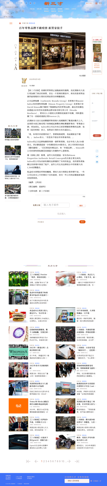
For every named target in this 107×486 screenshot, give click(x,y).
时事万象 (32, 8)
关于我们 (8, 477)
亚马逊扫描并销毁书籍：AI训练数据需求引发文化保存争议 (12, 196)
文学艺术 (73, 8)
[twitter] (97, 156)
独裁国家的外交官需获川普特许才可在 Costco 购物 (86, 384)
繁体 (100, 3)
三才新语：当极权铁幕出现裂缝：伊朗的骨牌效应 (86, 330)
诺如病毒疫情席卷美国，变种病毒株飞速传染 (86, 366)
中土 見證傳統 (88, 12)
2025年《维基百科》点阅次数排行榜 (39, 348)
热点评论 (37, 272)
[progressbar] (26, 11)
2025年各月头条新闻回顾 (39, 366)
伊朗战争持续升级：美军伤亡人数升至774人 (12, 177)
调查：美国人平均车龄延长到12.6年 (86, 438)
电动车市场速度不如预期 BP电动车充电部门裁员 (39, 293)
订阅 (21, 3)
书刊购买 (29, 478)
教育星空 (46, 11)
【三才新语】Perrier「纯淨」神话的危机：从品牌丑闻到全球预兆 (39, 275)
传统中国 (53, 8)
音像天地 (53, 11)
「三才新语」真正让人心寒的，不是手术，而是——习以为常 (86, 275)
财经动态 (32, 23)
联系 (14, 3)
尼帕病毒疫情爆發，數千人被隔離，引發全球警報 (39, 330)
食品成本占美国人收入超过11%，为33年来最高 (39, 311)
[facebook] (97, 151)
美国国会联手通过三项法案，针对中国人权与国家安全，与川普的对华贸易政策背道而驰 (86, 402)
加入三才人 (89, 3)
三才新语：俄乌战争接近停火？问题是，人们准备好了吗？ (86, 420)
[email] (97, 162)
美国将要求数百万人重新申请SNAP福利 (39, 384)
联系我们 (8, 479)
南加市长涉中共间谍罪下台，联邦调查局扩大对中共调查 (12, 158)
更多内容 (60, 11)
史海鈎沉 (67, 8)
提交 (81, 205)
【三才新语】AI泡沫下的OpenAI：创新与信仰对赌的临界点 (39, 438)
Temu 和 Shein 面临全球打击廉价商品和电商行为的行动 (39, 402)
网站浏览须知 (26, 483)
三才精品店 (19, 478)
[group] (16, 14)
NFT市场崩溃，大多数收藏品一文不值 (86, 311)
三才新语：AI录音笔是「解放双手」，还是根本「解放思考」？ (86, 348)
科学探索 (46, 8)
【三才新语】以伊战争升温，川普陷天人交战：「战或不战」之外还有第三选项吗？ (39, 420)
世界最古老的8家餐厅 (12, 140)
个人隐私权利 (19, 483)
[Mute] (22, 11)
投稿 (7, 3)
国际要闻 (37, 327)
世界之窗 (39, 8)
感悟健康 (60, 8)
